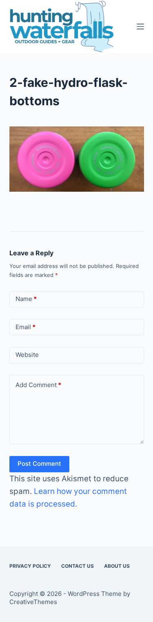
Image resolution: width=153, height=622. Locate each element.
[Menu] (140, 26)
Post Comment (39, 463)
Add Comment (38, 385)
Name (26, 299)
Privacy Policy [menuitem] (30, 566)
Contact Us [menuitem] (77, 566)
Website (27, 355)
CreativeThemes (33, 602)
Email (25, 327)
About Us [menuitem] (117, 566)
